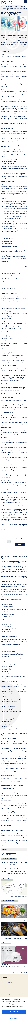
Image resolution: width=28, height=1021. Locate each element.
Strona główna (4, 6)
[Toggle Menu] (25, 1)
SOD (5, 854)
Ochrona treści (5, 985)
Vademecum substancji (14, 6)
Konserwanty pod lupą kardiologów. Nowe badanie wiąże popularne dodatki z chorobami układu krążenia (15, 873)
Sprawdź (20, 544)
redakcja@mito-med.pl (10, 994)
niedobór (8, 854)
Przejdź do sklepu (19, 972)
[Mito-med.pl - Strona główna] (7, 2)
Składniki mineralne (11, 853)
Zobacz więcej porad (18, 897)
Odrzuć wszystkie (14, 1018)
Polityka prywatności (6, 982)
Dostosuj (14, 1014)
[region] (14, 1009)
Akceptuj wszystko (14, 1011)
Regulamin (3, 980)
